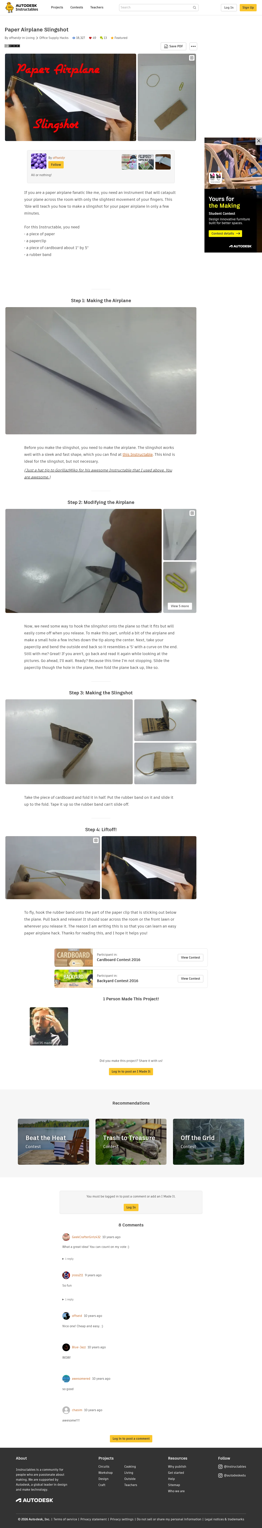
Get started (176, 1473)
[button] (193, 46)
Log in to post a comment (131, 1438)
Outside (130, 1479)
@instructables (235, 1466)
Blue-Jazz (79, 1347)
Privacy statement (93, 1519)
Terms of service (65, 1519)
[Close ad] (258, 141)
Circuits (103, 1466)
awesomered (81, 1379)
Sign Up (248, 7)
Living (30, 38)
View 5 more (180, 606)
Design (103, 1479)
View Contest (190, 957)
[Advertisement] (233, 195)
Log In (229, 7)
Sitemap (174, 1485)
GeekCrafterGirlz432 (86, 1237)
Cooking (130, 1466)
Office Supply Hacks (53, 38)
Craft (101, 1485)
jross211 (77, 1275)
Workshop (105, 1473)
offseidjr (15, 38)
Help (171, 1479)
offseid (77, 1316)
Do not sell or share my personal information (169, 1519)
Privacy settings (122, 1519)
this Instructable (138, 454)
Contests (76, 7)
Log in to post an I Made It (131, 1071)
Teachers (96, 7)
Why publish (177, 1466)
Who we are (176, 1491)
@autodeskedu (235, 1475)
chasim (77, 1410)
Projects (57, 7)
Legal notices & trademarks (224, 1519)
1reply (69, 1259)
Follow (56, 164)
